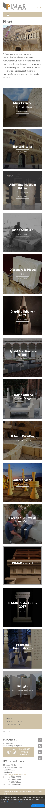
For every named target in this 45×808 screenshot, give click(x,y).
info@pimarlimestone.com (17, 775)
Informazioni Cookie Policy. (14, 802)
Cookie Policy (8, 794)
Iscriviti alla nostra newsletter (24, 752)
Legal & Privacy (37, 791)
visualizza (22, 111)
